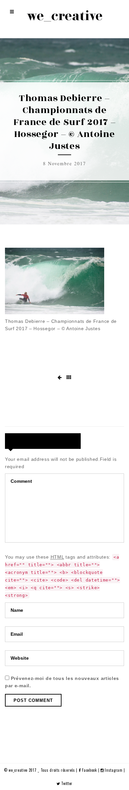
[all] (68, 377)
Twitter (66, 783)
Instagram (114, 770)
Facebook (89, 770)
